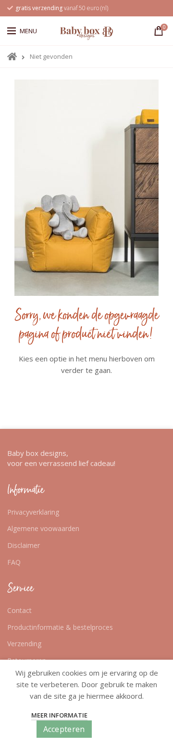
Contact (19, 610)
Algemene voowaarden (43, 528)
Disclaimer (23, 545)
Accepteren (64, 729)
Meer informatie (59, 715)
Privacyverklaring (33, 512)
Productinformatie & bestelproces (60, 627)
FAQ (14, 562)
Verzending (24, 643)
